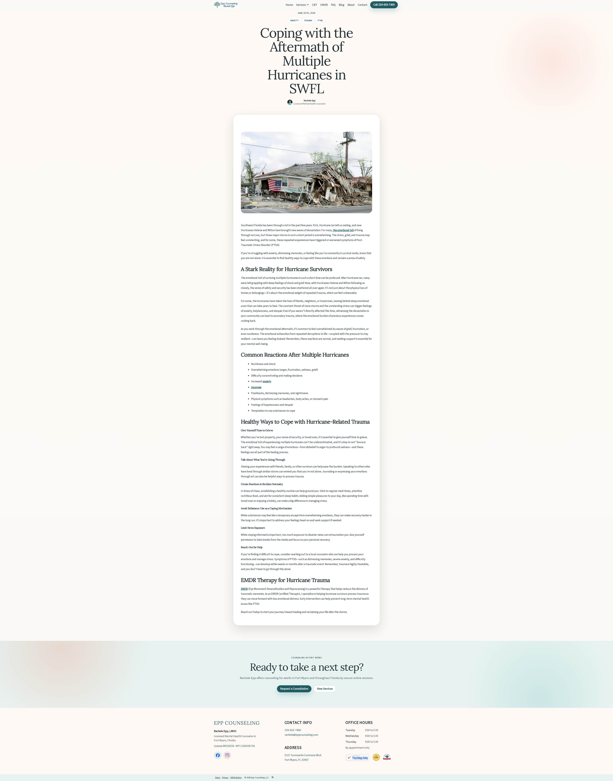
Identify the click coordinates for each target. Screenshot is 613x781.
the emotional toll (343, 230)
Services (301, 5)
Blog (341, 5)
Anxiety (294, 20)
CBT (314, 5)
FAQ (333, 5)
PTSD (320, 20)
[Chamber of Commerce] (387, 757)
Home (289, 5)
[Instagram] (227, 755)
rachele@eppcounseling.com (301, 735)
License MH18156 (224, 746)
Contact (362, 5)
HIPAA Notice (236, 777)
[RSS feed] (273, 777)
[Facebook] (218, 755)
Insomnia (256, 387)
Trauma (308, 20)
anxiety (267, 381)
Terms (217, 777)
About (351, 5)
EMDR (324, 5)
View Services (325, 689)
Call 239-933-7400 (384, 5)
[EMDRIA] (376, 757)
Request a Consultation (294, 689)
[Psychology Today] (357, 757)
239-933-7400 (293, 730)
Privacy (225, 777)
